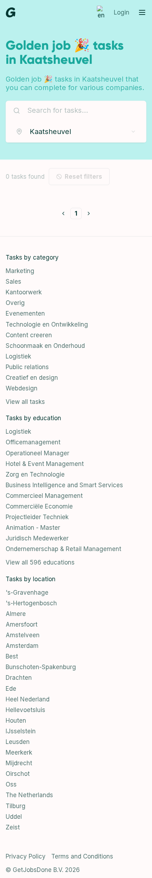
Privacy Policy (26, 856)
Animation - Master (33, 527)
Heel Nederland (27, 699)
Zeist (13, 827)
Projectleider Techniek (37, 517)
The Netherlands (29, 795)
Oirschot (18, 773)
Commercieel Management (44, 495)
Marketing (20, 270)
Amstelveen (23, 635)
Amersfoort (21, 624)
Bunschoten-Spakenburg (41, 667)
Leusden (18, 741)
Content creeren (29, 335)
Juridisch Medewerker (37, 538)
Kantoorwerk (24, 292)
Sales (13, 281)
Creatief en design (32, 377)
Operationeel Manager (37, 453)
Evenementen (25, 313)
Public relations (27, 367)
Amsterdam (22, 645)
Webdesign (21, 388)
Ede (11, 688)
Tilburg (15, 806)
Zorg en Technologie (35, 474)
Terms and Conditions (82, 856)
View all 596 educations (40, 562)
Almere (16, 613)
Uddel (14, 816)
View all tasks (25, 401)
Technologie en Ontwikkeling (47, 324)
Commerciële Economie (39, 506)
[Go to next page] (88, 213)
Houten (16, 720)
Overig (15, 302)
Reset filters (83, 176)
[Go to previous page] (63, 213)
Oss (11, 784)
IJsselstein (21, 731)
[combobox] (76, 131)
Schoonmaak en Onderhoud (45, 345)
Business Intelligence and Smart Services (64, 485)
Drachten (19, 677)
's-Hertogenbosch (31, 603)
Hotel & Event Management (45, 463)
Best (12, 656)
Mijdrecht (19, 763)
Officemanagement (33, 442)
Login (121, 12)
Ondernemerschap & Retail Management (63, 548)
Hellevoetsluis (25, 709)
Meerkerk (19, 752)
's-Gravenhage (27, 592)
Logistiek (18, 356)
